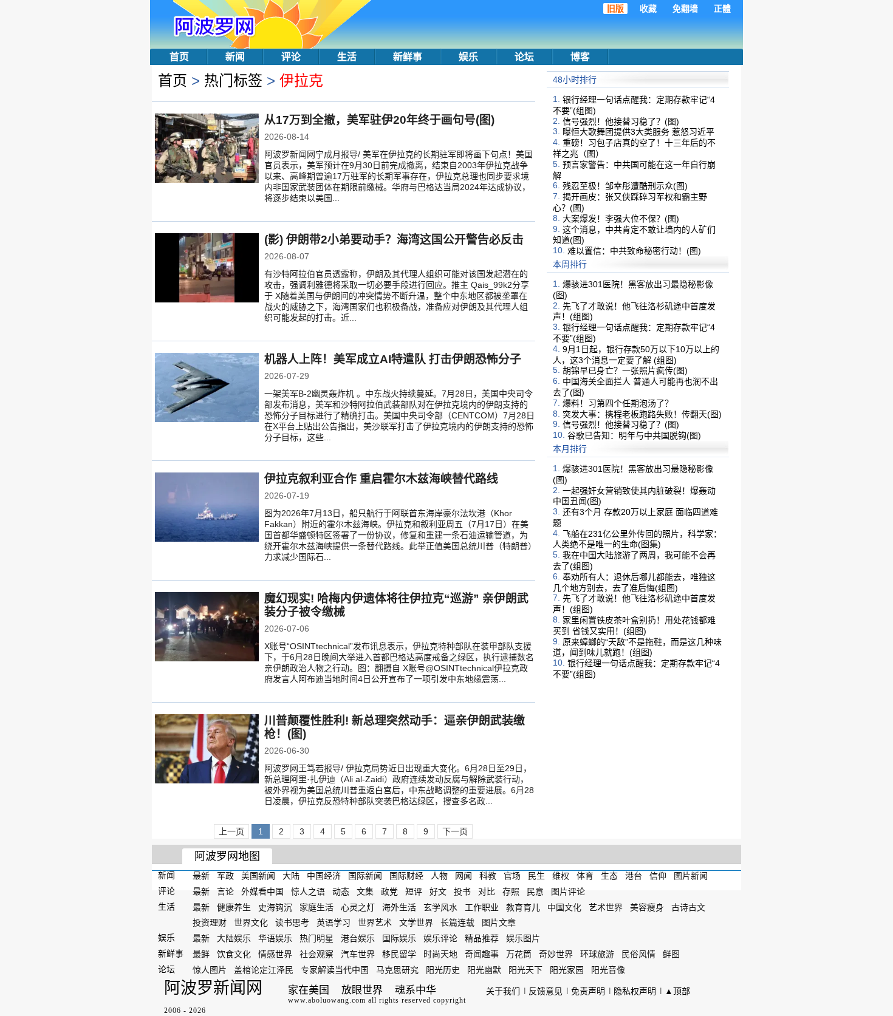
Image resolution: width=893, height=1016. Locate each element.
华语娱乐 (275, 938)
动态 (340, 891)
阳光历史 (443, 970)
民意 (535, 891)
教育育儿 (523, 907)
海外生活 (399, 907)
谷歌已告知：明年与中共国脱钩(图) (634, 435)
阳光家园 (567, 970)
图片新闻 (691, 876)
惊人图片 (210, 970)
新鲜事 (407, 57)
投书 (462, 891)
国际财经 (406, 876)
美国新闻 (258, 876)
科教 (487, 876)
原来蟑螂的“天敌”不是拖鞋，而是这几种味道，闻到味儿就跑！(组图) (637, 646)
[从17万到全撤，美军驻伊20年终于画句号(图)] (207, 149)
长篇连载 (457, 922)
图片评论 (568, 891)
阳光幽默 (484, 970)
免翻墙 (685, 8)
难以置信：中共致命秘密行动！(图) (634, 251)
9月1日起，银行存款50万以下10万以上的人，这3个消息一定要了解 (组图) (636, 354)
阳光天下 (525, 970)
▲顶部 (677, 991)
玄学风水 (440, 907)
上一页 (231, 831)
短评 (413, 891)
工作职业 (482, 907)
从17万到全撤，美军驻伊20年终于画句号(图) (379, 120)
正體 (722, 8)
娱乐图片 (523, 938)
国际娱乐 (399, 938)
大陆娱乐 (234, 938)
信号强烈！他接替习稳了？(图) (621, 121)
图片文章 (499, 922)
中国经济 (324, 876)
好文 (437, 891)
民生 (536, 876)
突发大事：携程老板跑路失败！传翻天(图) (642, 413)
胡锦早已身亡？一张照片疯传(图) (625, 370)
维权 (560, 876)
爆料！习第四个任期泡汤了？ (618, 403)
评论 (291, 57)
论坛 (524, 57)
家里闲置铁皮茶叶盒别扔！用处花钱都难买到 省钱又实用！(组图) (634, 625)
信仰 (657, 876)
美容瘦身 (647, 907)
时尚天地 (440, 954)
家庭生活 (316, 907)
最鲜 (201, 954)
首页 (179, 57)
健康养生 (234, 907)
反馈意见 (546, 991)
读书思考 (292, 922)
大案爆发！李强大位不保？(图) (621, 218)
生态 (609, 876)
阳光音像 (608, 970)
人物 (439, 876)
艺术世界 (606, 907)
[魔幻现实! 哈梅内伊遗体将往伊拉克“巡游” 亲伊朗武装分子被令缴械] (207, 628)
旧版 (615, 8)
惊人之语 (308, 891)
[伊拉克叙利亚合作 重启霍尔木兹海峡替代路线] (207, 508)
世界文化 (251, 922)
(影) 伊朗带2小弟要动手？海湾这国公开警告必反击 (394, 239)
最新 (201, 876)
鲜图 (671, 954)
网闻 (463, 876)
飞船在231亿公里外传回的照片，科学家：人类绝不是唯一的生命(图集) (637, 538)
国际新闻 (365, 876)
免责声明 (588, 991)
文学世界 (416, 922)
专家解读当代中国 (335, 970)
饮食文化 (234, 954)
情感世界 (275, 954)
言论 (225, 891)
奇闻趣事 (482, 954)
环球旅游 (597, 954)
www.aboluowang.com (327, 1000)
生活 (347, 57)
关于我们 (503, 991)
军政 (225, 876)
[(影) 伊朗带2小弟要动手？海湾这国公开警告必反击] (207, 269)
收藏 (648, 8)
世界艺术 (375, 922)
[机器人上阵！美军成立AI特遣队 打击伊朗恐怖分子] (207, 388)
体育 (585, 876)
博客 (580, 57)
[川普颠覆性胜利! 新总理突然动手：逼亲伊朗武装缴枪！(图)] (207, 750)
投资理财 (210, 922)
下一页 (455, 831)
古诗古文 (688, 907)
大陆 (290, 876)
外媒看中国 (262, 891)
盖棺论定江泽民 (263, 970)
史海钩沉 (275, 907)
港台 (633, 876)
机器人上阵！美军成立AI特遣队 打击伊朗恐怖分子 (392, 359)
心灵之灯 (358, 907)
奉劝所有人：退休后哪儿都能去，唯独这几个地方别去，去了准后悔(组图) (634, 582)
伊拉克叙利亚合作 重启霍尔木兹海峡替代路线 (381, 478)
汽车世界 (358, 954)
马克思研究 (397, 970)
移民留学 (399, 954)
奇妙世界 (556, 954)
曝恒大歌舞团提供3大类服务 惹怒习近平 (638, 132)
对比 (486, 891)
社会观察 (316, 954)
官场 (512, 876)
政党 (389, 891)
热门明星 (316, 938)
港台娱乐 (358, 938)
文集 (365, 891)
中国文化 (564, 907)
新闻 (235, 57)
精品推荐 (482, 938)
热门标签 (233, 80)
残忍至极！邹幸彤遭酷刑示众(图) (625, 186)
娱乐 (468, 57)
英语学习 (333, 922)
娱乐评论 (440, 938)
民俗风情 (638, 954)
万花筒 (519, 954)
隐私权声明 (635, 991)
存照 (510, 891)
